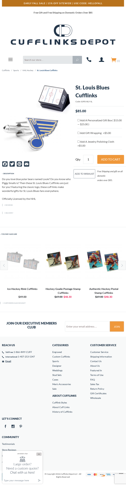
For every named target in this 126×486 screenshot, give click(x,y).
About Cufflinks (64, 395)
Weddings (57, 370)
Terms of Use (96, 375)
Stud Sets (57, 375)
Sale (54, 388)
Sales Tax (94, 384)
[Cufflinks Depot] (63, 37)
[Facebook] (5, 426)
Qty (78, 159)
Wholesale (95, 398)
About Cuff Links (61, 407)
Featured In (96, 370)
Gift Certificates (98, 393)
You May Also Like (9, 234)
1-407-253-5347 (26, 356)
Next (122, 265)
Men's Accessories (61, 384)
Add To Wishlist (84, 173)
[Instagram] (13, 426)
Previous (4, 265)
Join (117, 326)
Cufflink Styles (59, 402)
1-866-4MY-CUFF (23, 352)
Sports (16, 70)
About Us (95, 365)
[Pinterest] (20, 426)
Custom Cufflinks (61, 356)
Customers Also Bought (15, 303)
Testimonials (4, 444)
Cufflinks (6, 70)
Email (8, 361)
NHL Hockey (27, 70)
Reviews (9, 205)
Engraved (57, 352)
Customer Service (99, 352)
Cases (55, 379)
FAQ (92, 379)
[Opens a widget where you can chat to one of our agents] (22, 467)
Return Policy (97, 388)
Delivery (9, 213)
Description (8, 173)
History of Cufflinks (62, 411)
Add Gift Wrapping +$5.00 (95, 132)
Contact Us (96, 361)
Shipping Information (101, 356)
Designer (57, 365)
